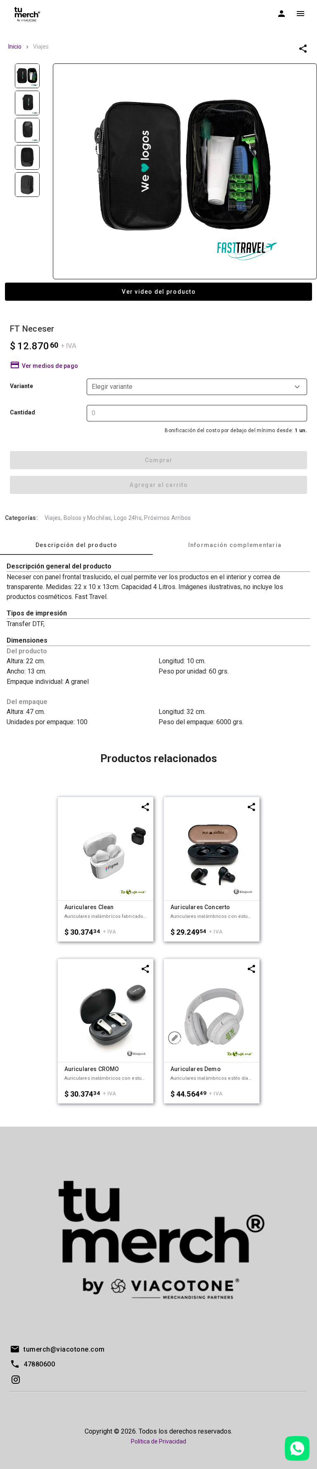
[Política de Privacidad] (158, 1451)
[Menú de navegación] (300, 13)
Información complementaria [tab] (235, 545)
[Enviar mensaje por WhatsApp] (297, 1448)
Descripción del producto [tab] (76, 545)
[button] (197, 387)
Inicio (14, 46)
